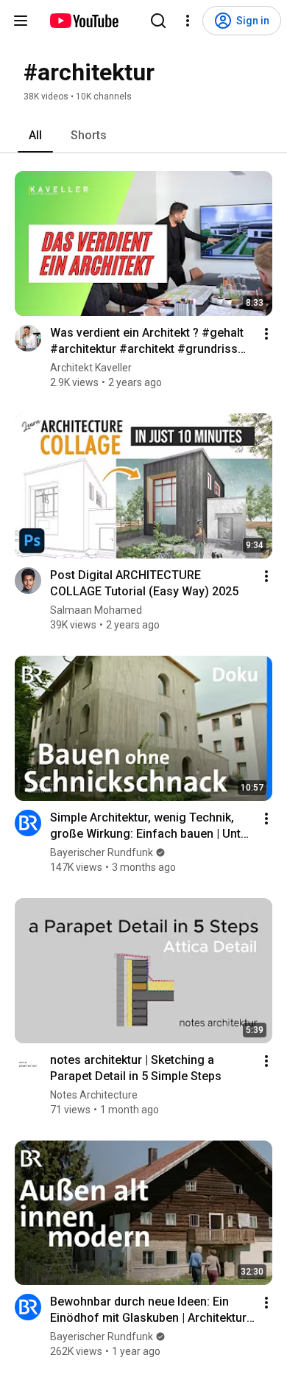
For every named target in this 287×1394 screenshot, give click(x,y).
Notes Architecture (94, 1095)
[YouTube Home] (83, 20)
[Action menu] (266, 333)
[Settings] (187, 20)
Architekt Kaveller (91, 368)
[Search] (158, 20)
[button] (28, 338)
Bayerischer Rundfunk (101, 852)
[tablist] (143, 135)
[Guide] (20, 20)
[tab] (35, 135)
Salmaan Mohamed (96, 610)
